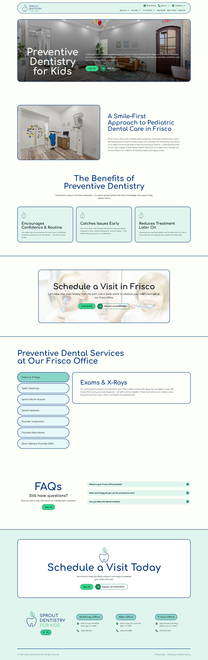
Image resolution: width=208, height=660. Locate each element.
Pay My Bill (161, 10)
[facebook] (43, 632)
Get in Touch (172, 10)
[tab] (43, 377)
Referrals (182, 10)
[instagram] (48, 632)
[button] (164, 5)
